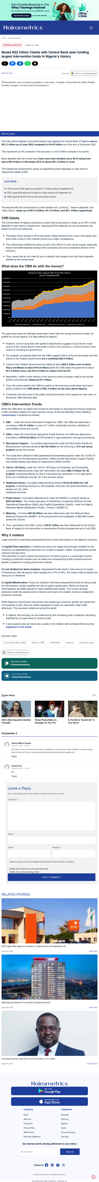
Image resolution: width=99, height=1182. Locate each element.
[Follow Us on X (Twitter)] (63, 1164)
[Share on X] (5, 63)
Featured (69, 642)
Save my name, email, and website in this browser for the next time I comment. (42, 861)
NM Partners (29, 1132)
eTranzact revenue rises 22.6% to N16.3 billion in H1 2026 (28, 1058)
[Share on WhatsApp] (27, 63)
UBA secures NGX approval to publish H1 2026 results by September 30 (40, 188)
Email (11, 847)
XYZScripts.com (62, 1181)
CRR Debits (55, 642)
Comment (13, 799)
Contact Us (28, 1123)
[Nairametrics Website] (23, 27)
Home (4, 38)
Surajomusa (16, 765)
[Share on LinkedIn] (20, 63)
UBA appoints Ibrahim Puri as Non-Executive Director (31, 196)
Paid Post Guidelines (32, 1136)
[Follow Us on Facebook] (46, 1164)
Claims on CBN (38, 642)
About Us (27, 1119)
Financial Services (14, 38)
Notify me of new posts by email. (24, 871)
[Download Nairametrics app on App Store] (49, 1101)
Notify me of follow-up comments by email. (29, 868)
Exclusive (65, 1114)
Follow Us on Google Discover (85, 73)
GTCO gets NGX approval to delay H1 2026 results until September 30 (39, 192)
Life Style (65, 1136)
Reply (14, 756)
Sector (63, 1128)
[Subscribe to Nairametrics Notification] (94, 1177)
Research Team (7, 73)
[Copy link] (35, 63)
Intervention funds (86, 642)
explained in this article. (19, 627)
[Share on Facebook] (12, 63)
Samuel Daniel (92, 1063)
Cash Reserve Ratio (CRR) (15, 642)
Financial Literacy (68, 1132)
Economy (65, 1119)
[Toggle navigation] (91, 28)
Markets (64, 1123)
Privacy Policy (29, 1128)
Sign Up (70, 1151)
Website (57, 847)
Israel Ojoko (93, 951)
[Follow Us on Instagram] (58, 1164)
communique (9, 415)
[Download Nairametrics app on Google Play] (49, 1091)
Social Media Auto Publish (40, 1181)
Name (11, 833)
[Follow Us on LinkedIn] (52, 1164)
